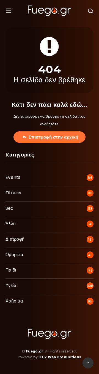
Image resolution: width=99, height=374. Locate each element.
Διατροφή (15, 239)
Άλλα (11, 224)
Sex (9, 208)
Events (13, 177)
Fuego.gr (34, 351)
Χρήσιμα (14, 301)
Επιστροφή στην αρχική (52, 137)
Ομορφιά (14, 254)
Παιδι (11, 270)
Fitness (13, 193)
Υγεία (11, 285)
